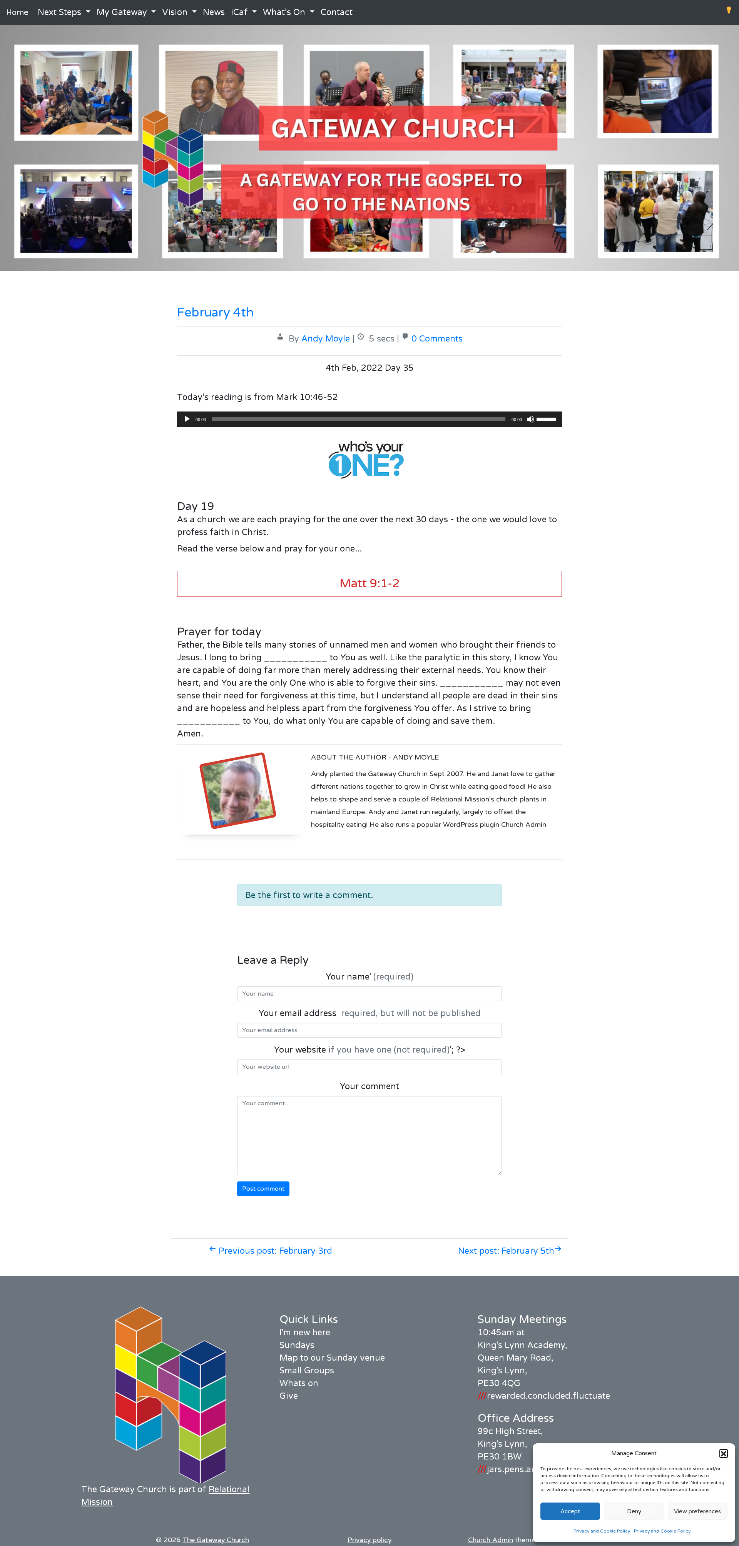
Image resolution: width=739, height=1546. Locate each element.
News (214, 12)
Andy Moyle (325, 339)
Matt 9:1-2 (369, 583)
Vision (174, 12)
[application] (369, 419)
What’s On (284, 12)
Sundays (296, 1345)
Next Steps (59, 12)
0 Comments (437, 339)
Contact (337, 12)
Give (288, 1396)
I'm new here (304, 1333)
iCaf (239, 12)
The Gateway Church (215, 1540)
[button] (723, 1453)
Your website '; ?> (369, 1050)
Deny (634, 1511)
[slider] (547, 418)
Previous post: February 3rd (274, 1251)
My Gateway (122, 12)
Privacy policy (369, 1540)
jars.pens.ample (514, 1469)
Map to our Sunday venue (332, 1358)
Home (17, 12)
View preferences (697, 1511)
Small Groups (306, 1371)
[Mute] (530, 419)
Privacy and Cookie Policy (601, 1531)
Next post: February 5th (506, 1251)
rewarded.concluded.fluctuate (544, 1396)
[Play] (187, 419)
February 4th (215, 312)
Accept (570, 1511)
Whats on (298, 1383)
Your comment (369, 1086)
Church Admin (490, 1540)
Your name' (369, 977)
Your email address (370, 1013)
